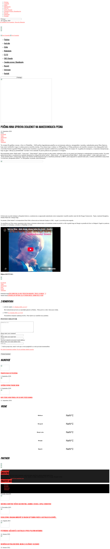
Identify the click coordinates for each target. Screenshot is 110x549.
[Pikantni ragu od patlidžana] (5, 370)
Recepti (6, 13)
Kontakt (6, 16)
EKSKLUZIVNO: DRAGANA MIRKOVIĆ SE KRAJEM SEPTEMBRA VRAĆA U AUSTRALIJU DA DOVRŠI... (29, 517)
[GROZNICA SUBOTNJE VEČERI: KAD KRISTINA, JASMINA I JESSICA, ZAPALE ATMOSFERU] (5, 500)
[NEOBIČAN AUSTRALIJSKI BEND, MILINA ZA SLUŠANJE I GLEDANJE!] (5, 540)
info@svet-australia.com (17, 478)
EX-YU (6, 8)
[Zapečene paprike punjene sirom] (5, 382)
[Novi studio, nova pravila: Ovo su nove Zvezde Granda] (5, 394)
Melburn (55, 415)
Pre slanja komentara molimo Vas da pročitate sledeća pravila (17, 349)
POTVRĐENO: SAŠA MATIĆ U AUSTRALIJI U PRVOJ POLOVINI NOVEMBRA (21, 530)
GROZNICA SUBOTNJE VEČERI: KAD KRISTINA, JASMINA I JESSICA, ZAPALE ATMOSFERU (26, 504)
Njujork (55, 449)
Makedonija (7, 6)
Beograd (55, 424)
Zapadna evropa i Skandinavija (12, 11)
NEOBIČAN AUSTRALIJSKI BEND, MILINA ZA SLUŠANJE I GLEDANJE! (20, 544)
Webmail (6, 489)
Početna (6, 2)
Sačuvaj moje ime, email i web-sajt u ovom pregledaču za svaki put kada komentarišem (26, 346)
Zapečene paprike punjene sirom (10, 385)
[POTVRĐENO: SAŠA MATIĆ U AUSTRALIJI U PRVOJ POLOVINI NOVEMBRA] (5, 527)
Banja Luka (55, 432)
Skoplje (55, 440)
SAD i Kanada (8, 10)
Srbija (5, 5)
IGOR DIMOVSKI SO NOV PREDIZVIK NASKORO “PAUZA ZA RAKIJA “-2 (27, 293)
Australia (6, 3)
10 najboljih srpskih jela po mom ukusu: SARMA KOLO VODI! (25, 295)
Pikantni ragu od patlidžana (9, 373)
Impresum (7, 14)
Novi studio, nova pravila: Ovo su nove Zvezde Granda (16, 397)
